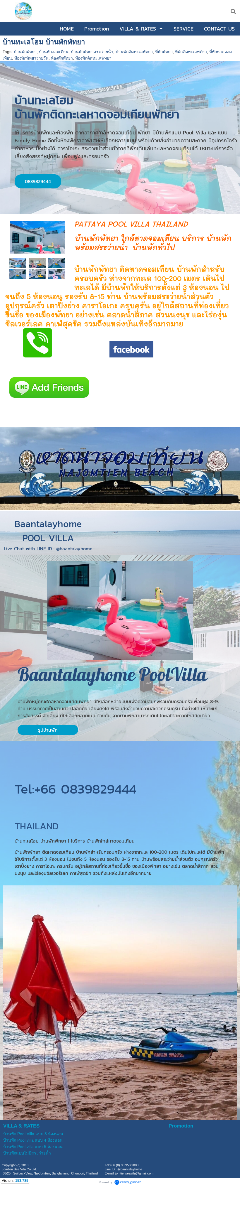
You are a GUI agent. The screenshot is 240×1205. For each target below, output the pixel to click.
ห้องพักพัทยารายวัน (31, 58)
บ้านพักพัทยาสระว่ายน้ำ (92, 51)
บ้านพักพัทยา (25, 51)
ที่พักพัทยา (164, 51)
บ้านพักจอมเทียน (53, 51)
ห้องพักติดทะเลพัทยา (93, 58)
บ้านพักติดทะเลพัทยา (134, 51)
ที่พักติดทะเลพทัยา (191, 51)
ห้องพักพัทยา (62, 58)
